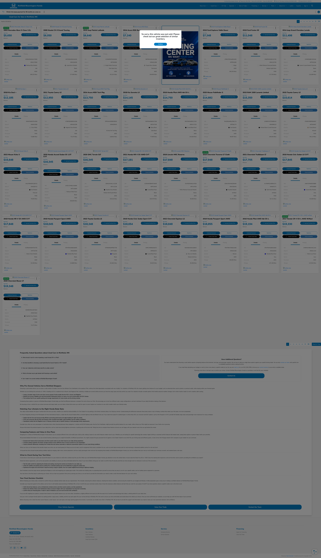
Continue (160, 44)
